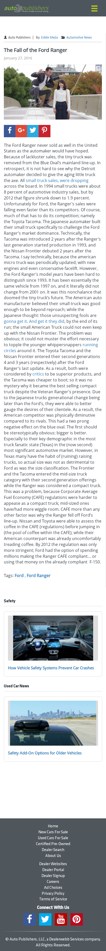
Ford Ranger (39, 575)
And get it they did (46, 321)
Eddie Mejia (49, 37)
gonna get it (15, 321)
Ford (19, 575)
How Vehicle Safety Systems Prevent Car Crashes (51, 667)
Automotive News (79, 37)
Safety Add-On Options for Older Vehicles (45, 752)
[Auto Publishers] (26, 8)
